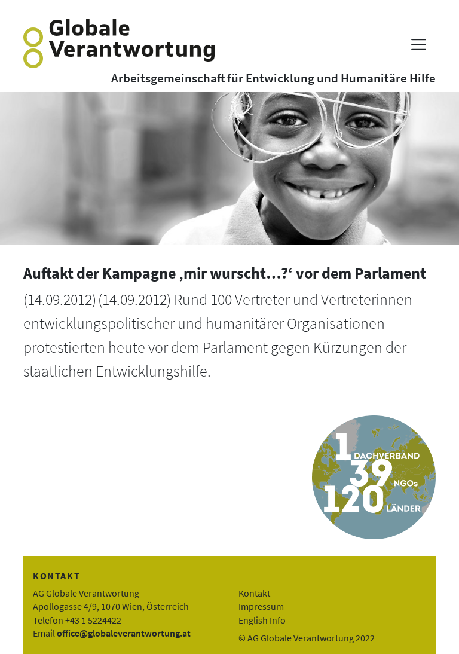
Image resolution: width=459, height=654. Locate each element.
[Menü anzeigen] (419, 44)
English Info (262, 620)
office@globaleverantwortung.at (124, 633)
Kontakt (254, 593)
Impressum (261, 606)
